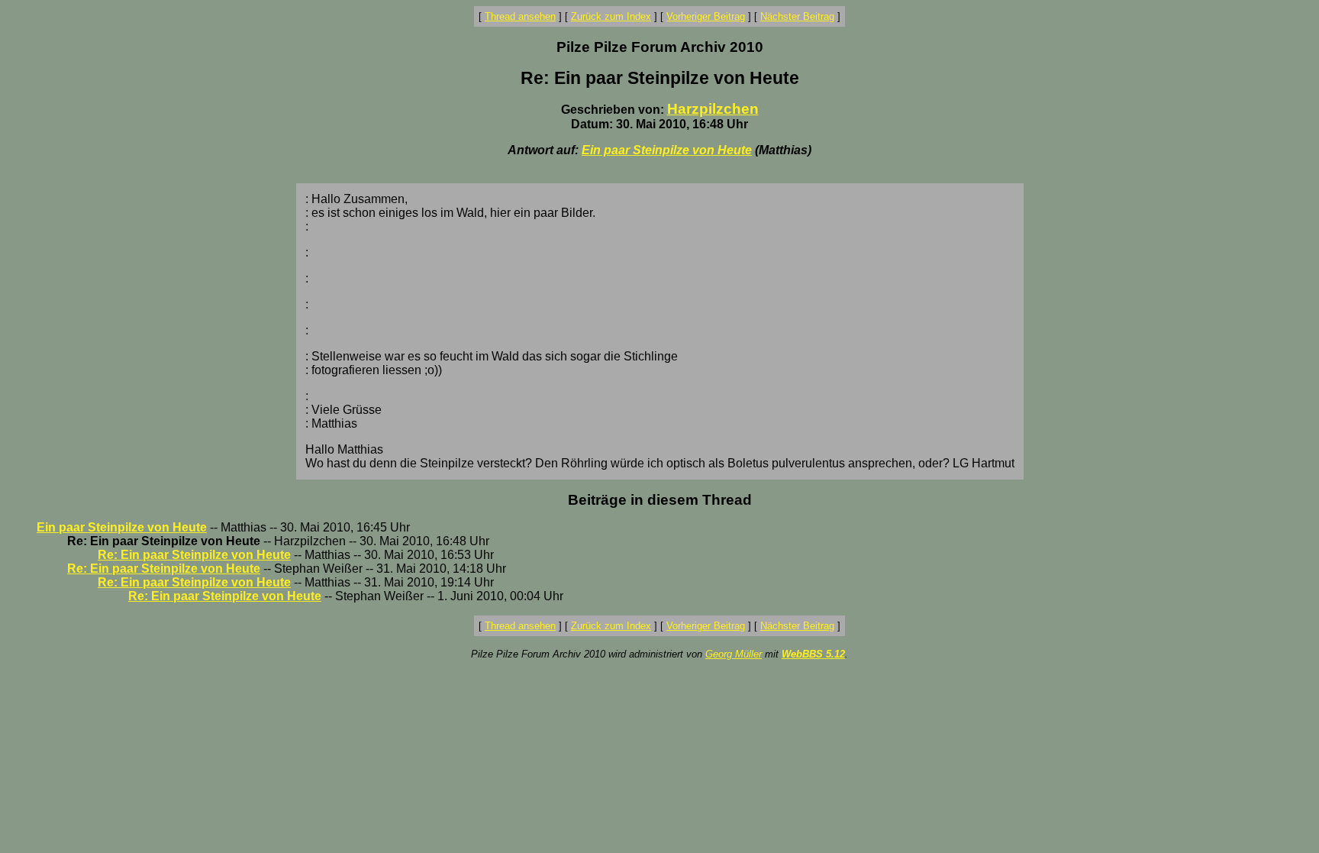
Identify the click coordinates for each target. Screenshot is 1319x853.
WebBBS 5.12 (813, 654)
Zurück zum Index (611, 16)
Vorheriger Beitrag (705, 16)
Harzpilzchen (713, 109)
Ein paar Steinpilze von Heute (667, 150)
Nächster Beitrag (797, 16)
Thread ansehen (520, 16)
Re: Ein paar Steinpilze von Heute (194, 554)
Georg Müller (733, 654)
